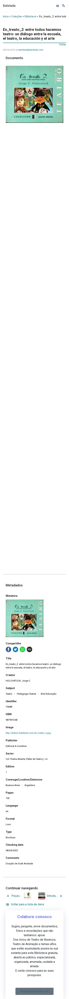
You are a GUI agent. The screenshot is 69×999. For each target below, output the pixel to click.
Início (6, 16)
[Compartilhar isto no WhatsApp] (22, 649)
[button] (63, 5)
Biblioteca (30, 16)
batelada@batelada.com (30, 50)
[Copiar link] (29, 649)
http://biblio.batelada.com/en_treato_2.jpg (28, 733)
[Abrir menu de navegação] (57, 5)
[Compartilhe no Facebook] (8, 649)
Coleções (16, 16)
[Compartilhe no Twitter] (15, 649)
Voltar (62, 44)
